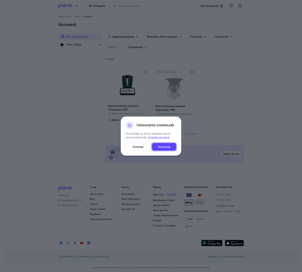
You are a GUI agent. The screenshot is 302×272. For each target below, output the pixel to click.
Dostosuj (138, 146)
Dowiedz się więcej (159, 137)
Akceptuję (164, 146)
